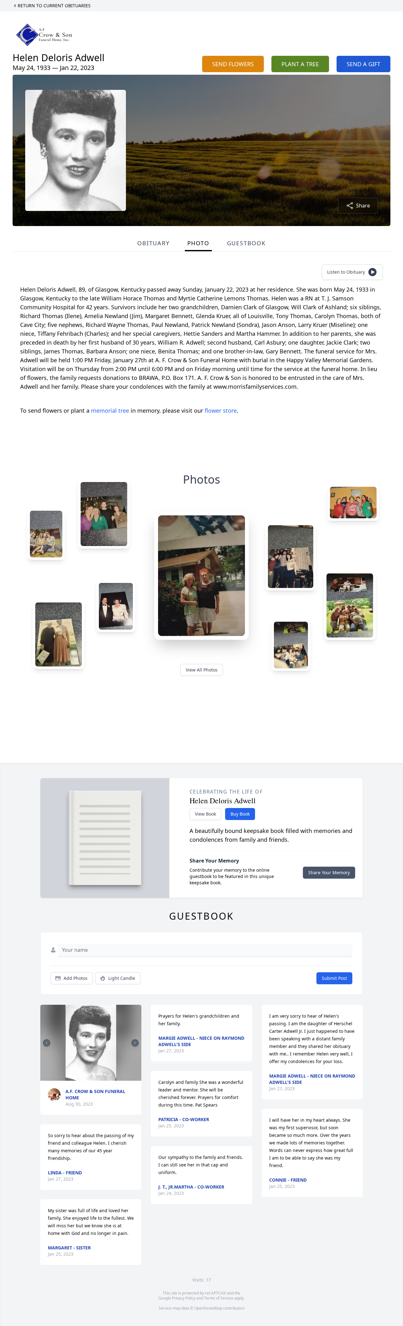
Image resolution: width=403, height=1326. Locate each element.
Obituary (153, 243)
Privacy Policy (184, 1298)
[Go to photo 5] (86, 1074)
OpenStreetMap (208, 1308)
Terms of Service (218, 1298)
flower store (221, 410)
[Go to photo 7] (94, 1074)
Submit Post (334, 978)
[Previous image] (46, 1043)
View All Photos (202, 670)
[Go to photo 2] (75, 1074)
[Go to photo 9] (101, 1074)
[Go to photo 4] (82, 1074)
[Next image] (135, 1043)
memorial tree (110, 410)
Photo (198, 243)
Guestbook (246, 243)
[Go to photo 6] (90, 1074)
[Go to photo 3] (78, 1074)
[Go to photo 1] (71, 1074)
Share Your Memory (329, 872)
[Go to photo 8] (97, 1074)
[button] (90, 1043)
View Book (205, 814)
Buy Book (240, 814)
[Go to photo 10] (105, 1074)
